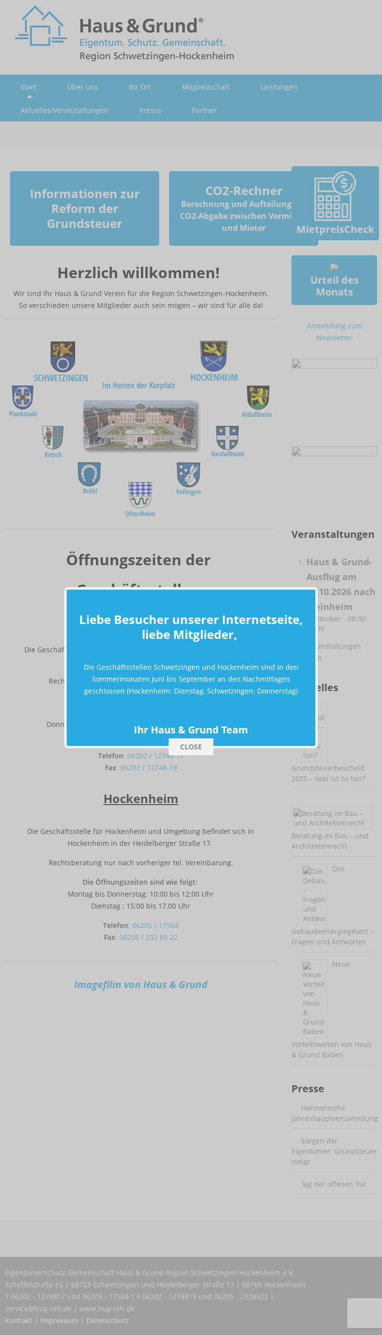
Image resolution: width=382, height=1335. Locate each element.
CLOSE (191, 746)
